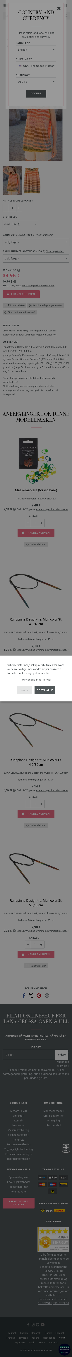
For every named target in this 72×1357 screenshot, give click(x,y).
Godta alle (45, 690)
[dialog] (36, 679)
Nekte (24, 690)
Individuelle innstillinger (36, 679)
